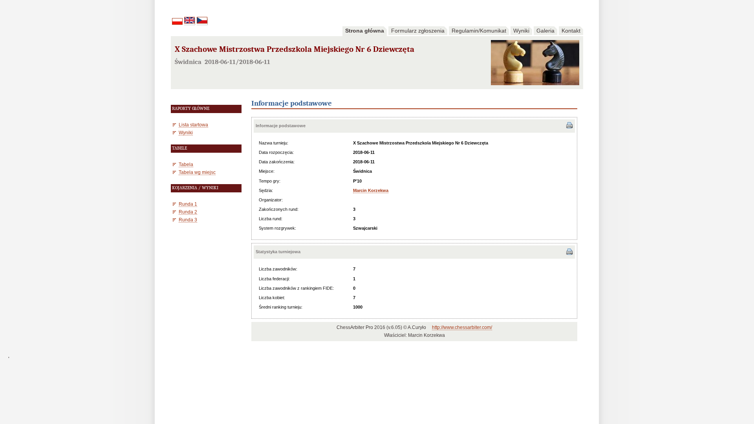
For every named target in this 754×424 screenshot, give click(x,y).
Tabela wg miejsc (197, 172)
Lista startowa (193, 124)
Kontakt (571, 30)
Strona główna (364, 30)
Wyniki (521, 30)
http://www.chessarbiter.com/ (462, 327)
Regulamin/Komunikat (479, 30)
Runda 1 (188, 204)
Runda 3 (188, 219)
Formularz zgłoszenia (418, 30)
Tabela (186, 164)
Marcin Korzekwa (370, 190)
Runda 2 (188, 211)
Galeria (545, 30)
